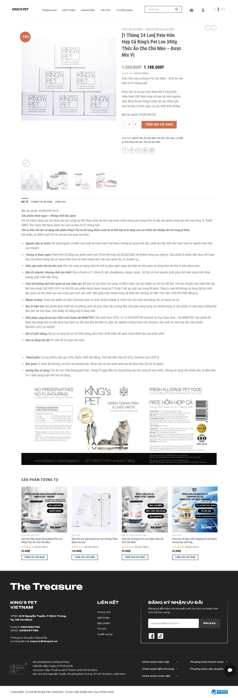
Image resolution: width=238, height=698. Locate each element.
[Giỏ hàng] (191, 10)
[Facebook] (151, 636)
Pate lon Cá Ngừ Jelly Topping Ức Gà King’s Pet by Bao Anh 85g (194, 540)
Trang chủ (49, 10)
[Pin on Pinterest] (145, 150)
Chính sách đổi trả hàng (158, 669)
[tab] (24, 202)
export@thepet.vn (44, 641)
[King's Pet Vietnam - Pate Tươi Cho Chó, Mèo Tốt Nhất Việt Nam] (20, 9)
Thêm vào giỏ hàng (159, 124)
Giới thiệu (68, 10)
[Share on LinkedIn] (152, 150)
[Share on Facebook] (125, 150)
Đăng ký (209, 623)
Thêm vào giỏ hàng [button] (34, 557)
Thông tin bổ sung (41, 201)
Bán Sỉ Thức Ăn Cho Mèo (160, 29)
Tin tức (105, 10)
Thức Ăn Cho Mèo (132, 29)
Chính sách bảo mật (155, 661)
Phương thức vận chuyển (207, 669)
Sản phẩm (88, 10)
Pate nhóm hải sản (133, 142)
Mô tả (24, 201)
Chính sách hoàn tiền (156, 676)
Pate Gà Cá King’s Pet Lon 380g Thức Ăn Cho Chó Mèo (142, 540)
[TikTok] (160, 636)
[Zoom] (26, 163)
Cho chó (161, 138)
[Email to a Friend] (139, 150)
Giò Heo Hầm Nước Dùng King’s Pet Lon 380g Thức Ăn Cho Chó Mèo (41, 540)
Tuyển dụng (124, 10)
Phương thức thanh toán (206, 661)
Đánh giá (60, 201)
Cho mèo (170, 138)
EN (222, 9)
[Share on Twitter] (132, 150)
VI (214, 9)
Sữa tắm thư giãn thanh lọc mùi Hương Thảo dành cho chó (94, 540)
